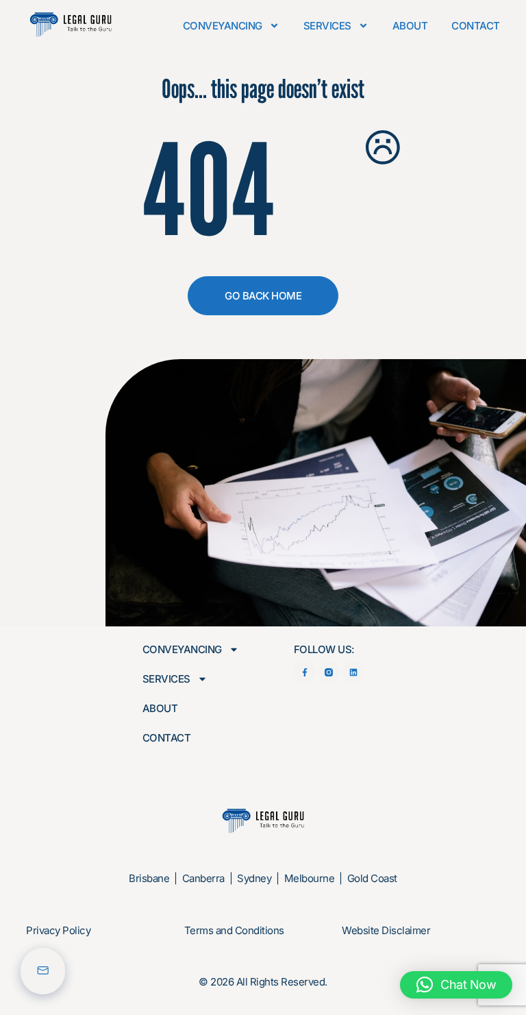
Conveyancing (222, 25)
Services (327, 25)
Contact (475, 25)
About (410, 25)
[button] (456, 985)
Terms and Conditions (234, 930)
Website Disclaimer (386, 930)
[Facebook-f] (304, 672)
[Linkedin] (353, 672)
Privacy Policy (58, 930)
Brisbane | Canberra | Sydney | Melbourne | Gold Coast (263, 878)
